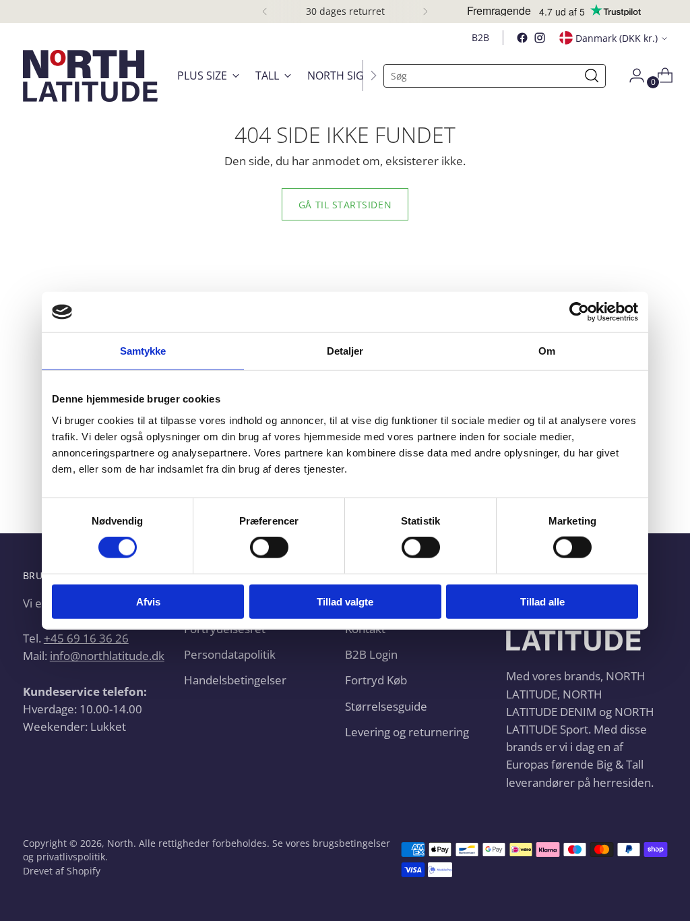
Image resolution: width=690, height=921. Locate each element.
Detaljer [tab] (345, 351)
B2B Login (371, 654)
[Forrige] (265, 11)
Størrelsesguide (386, 706)
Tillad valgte (345, 601)
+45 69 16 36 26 (86, 638)
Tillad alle (542, 601)
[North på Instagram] (540, 38)
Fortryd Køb (376, 680)
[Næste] (425, 11)
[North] (90, 76)
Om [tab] (546, 351)
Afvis (148, 601)
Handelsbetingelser (235, 680)
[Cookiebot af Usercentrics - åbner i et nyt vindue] (579, 312)
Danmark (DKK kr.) (616, 38)
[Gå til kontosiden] (631, 75)
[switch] (269, 547)
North (120, 843)
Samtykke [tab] (143, 351)
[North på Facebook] (522, 38)
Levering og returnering (407, 731)
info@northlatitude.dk (107, 655)
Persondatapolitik (230, 654)
